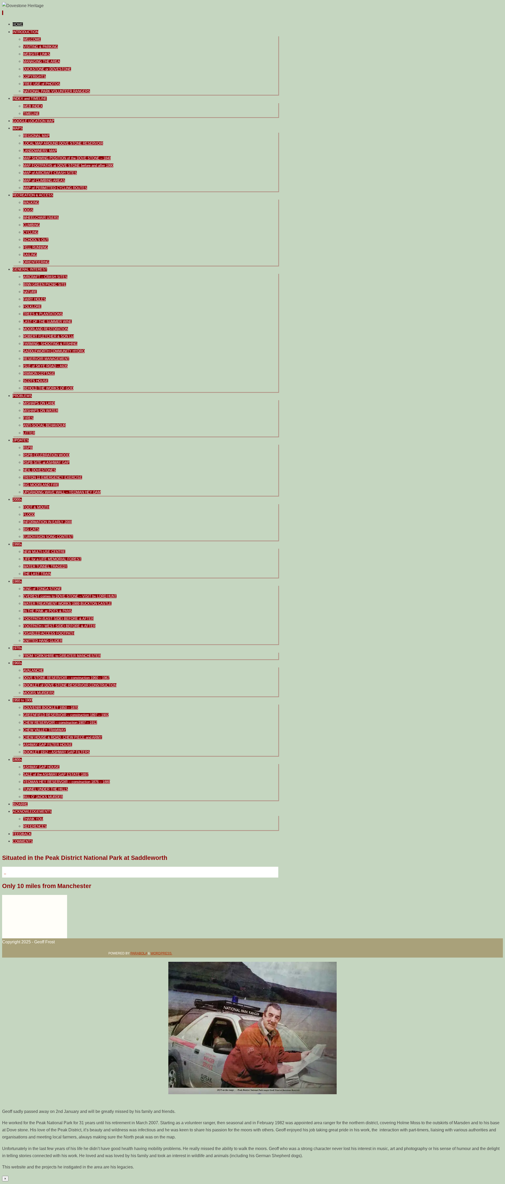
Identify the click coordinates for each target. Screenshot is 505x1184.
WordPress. (161, 953)
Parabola (138, 953)
